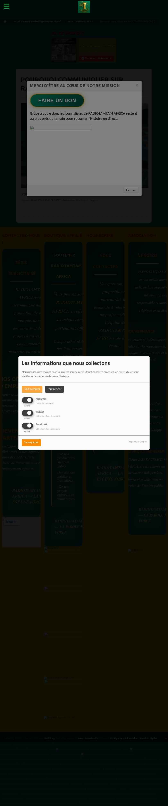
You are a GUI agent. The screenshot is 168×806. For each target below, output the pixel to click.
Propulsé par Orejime (137, 442)
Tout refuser (54, 389)
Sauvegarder (31, 442)
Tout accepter (32, 389)
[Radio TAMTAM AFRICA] (84, 7)
